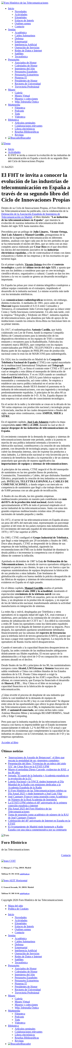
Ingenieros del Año (25, 68)
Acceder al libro (9, 742)
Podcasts (19, 110)
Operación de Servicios (27, 47)
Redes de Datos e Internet (28, 50)
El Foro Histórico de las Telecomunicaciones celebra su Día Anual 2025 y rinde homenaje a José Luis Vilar (37, 792)
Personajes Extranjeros (27, 74)
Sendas (12, 29)
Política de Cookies (18, 908)
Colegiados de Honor (26, 65)
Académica (21, 32)
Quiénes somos (23, 23)
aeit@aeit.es (24, 893)
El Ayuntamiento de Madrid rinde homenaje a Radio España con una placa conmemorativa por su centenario (37, 828)
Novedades (21, 11)
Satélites (19, 53)
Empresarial (21, 41)
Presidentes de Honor (26, 80)
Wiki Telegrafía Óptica (27, 101)
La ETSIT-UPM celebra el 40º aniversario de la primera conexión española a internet (37, 804)
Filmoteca (20, 107)
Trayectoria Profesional (27, 86)
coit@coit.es (24, 874)
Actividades (21, 14)
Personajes (13, 59)
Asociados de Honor (26, 62)
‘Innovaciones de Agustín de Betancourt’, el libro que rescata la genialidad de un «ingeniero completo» (36, 759)
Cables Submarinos (25, 35)
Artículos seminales (25, 122)
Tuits (17, 113)
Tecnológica (21, 56)
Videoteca (20, 116)
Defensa (19, 38)
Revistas (19, 134)
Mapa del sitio (15, 905)
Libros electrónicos (25, 128)
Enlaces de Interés (24, 20)
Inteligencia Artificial (26, 44)
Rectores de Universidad (28, 83)
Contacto (19, 26)
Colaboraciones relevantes (28, 125)
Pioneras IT (21, 77)
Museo (11, 89)
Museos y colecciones (26, 98)
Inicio (11, 8)
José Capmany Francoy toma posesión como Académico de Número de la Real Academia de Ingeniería (38, 798)
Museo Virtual (22, 95)
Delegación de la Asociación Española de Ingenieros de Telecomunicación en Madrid (30, 215)
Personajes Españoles (26, 71)
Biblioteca (13, 119)
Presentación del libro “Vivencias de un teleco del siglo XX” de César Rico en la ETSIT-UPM (37, 765)
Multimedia (14, 104)
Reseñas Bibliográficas (27, 131)
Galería (18, 92)
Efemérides (21, 17)
